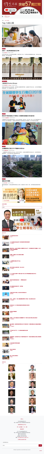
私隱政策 (40, 450)
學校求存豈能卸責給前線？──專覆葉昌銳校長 (18, 279)
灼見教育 (3, 146)
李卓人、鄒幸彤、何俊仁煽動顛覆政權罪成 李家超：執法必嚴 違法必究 (22, 298)
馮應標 (11, 350)
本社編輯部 (6, 117)
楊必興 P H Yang (7, 85)
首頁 (2, 20)
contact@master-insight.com (23, 437)
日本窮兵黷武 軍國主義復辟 (15, 343)
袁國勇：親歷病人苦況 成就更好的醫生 (17, 254)
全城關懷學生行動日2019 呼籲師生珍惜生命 (13, 148)
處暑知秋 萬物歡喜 (13, 311)
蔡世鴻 (5, 52)
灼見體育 (3, 113)
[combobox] (22, 207)
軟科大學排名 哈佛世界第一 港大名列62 (17, 267)
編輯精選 (6, 150)
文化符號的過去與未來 (14, 235)
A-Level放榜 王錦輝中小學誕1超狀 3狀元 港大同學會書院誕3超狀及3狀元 (23, 273)
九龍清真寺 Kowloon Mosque (9, 83)
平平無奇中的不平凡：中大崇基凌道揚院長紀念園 (19, 330)
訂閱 (40, 445)
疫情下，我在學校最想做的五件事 (10, 50)
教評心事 (3, 48)
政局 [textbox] (3, 207)
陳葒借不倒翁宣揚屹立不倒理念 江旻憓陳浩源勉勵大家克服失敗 (18, 116)
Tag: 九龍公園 (7, 20)
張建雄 (11, 356)
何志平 (11, 236)
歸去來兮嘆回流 (13, 349)
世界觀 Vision (4, 81)
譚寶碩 (11, 262)
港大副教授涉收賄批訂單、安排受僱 (16, 286)
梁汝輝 (11, 306)
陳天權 (5, 182)
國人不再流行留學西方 (14, 355)
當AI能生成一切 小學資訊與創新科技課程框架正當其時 (19, 305)
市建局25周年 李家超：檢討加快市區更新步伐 (18, 292)
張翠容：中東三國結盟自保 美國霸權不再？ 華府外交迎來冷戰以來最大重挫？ (24, 317)
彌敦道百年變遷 (6, 181)
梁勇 (11, 331)
